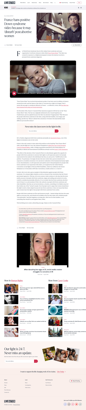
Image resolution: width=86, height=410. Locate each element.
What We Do (23, 2)
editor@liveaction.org (27, 214)
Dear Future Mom (53, 53)
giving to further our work (49, 210)
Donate (5, 382)
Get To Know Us (49, 380)
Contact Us (6, 392)
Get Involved (46, 2)
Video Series (34, 2)
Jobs (5, 387)
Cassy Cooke (63, 280)
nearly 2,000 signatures (61, 149)
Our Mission (48, 382)
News (40, 2)
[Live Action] (9, 2)
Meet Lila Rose (49, 385)
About (5, 380)
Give (79, 2)
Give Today (60, 372)
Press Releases (7, 390)
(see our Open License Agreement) (32, 221)
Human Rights (9, 45)
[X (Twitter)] (78, 7)
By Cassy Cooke (18, 45)
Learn (28, 2)
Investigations (28, 385)
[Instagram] (81, 7)
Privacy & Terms (16, 404)
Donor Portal (72, 2)
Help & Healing (64, 2)
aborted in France (56, 138)
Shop (51, 2)
